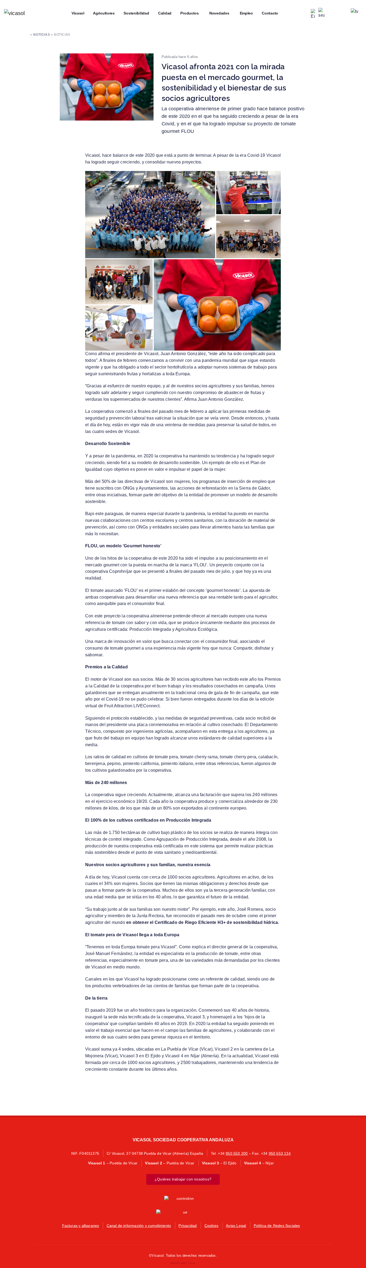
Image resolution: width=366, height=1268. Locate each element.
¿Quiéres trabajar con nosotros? (183, 1179)
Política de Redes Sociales (277, 1225)
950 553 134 (280, 1153)
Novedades (217, 13)
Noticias (41, 35)
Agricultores (102, 13)
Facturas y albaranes (80, 1225)
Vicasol (76, 13)
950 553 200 (237, 1153)
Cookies (211, 1225)
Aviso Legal (236, 1225)
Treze (191, 1263)
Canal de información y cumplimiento (139, 1225)
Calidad (163, 13)
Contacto (268, 13)
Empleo (244, 13)
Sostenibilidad (134, 13)
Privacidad (187, 1225)
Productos (188, 13)
